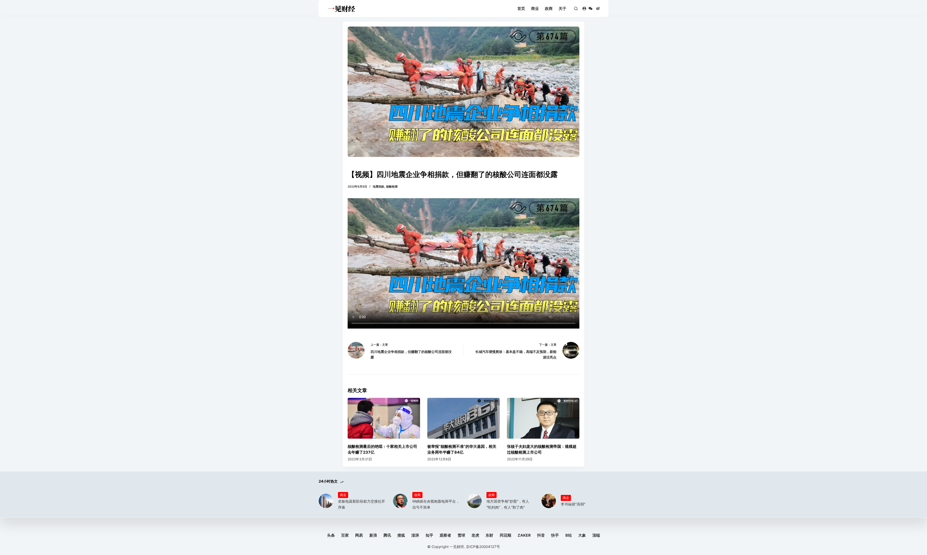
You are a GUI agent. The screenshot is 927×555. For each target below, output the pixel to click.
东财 (489, 535)
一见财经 (456, 546)
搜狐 (401, 535)
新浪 (373, 535)
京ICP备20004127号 (483, 546)
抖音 (541, 535)
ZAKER (524, 535)
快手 (555, 535)
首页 (521, 8)
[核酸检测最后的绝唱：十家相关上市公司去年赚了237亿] (384, 418)
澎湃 (415, 535)
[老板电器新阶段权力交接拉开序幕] (326, 501)
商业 (535, 8)
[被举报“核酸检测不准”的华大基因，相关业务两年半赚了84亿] (463, 418)
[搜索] (576, 8)
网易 (359, 535)
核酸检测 (392, 186)
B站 (568, 535)
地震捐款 (378, 186)
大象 (582, 535)
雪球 (461, 535)
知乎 (429, 535)
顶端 (596, 535)
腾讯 (387, 535)
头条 (331, 535)
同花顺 (505, 535)
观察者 (445, 535)
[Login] (584, 8)
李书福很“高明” (573, 504)
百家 (345, 535)
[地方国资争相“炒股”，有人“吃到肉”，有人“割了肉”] (474, 501)
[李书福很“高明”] (548, 501)
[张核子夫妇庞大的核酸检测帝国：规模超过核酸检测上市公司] (543, 418)
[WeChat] (590, 8)
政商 (549, 8)
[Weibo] (598, 8)
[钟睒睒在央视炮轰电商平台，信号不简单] (400, 501)
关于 (562, 8)
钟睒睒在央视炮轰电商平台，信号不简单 (435, 504)
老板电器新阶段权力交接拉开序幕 (361, 504)
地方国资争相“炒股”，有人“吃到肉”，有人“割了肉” (507, 504)
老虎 (475, 535)
